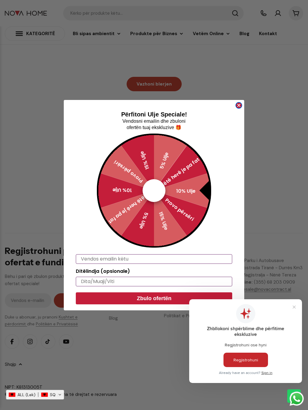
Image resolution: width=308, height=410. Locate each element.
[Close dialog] (239, 105)
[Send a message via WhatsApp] (296, 398)
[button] (35, 394)
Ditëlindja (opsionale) (103, 271)
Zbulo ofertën (154, 298)
